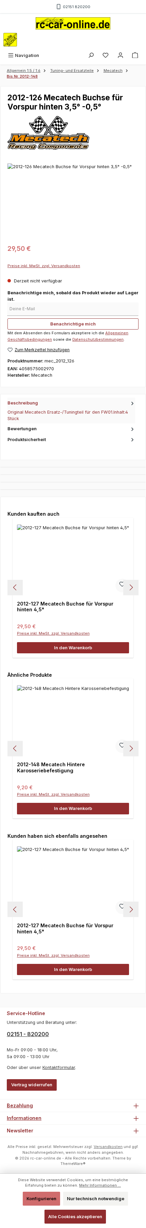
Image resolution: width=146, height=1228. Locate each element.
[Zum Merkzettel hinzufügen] (122, 585)
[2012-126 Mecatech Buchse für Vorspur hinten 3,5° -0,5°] (73, 201)
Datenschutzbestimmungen (98, 339)
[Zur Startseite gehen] (73, 23)
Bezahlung (20, 1105)
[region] (73, 201)
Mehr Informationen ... (100, 1185)
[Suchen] (91, 55)
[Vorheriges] (15, 587)
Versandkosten (108, 1146)
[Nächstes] (131, 587)
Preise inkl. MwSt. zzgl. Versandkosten (43, 265)
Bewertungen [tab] (22, 428)
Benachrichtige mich (73, 323)
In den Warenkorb (73, 647)
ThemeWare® (73, 1163)
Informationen (24, 1118)
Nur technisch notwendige (95, 1198)
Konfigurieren (41, 1198)
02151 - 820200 (28, 1034)
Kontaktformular (58, 1067)
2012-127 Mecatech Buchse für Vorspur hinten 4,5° (65, 607)
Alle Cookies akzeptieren (75, 1216)
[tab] (71, 410)
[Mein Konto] (120, 55)
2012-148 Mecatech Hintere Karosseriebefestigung (51, 767)
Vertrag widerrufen (31, 1084)
